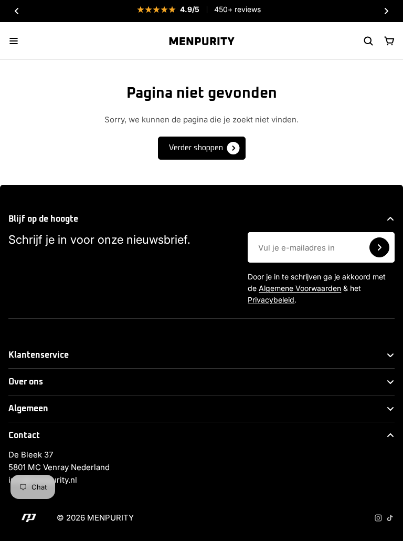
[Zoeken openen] (368, 40)
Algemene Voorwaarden (300, 288)
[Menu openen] (13, 40)
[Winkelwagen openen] (389, 40)
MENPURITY (110, 518)
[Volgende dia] (386, 11)
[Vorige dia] (16, 11)
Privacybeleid (271, 299)
